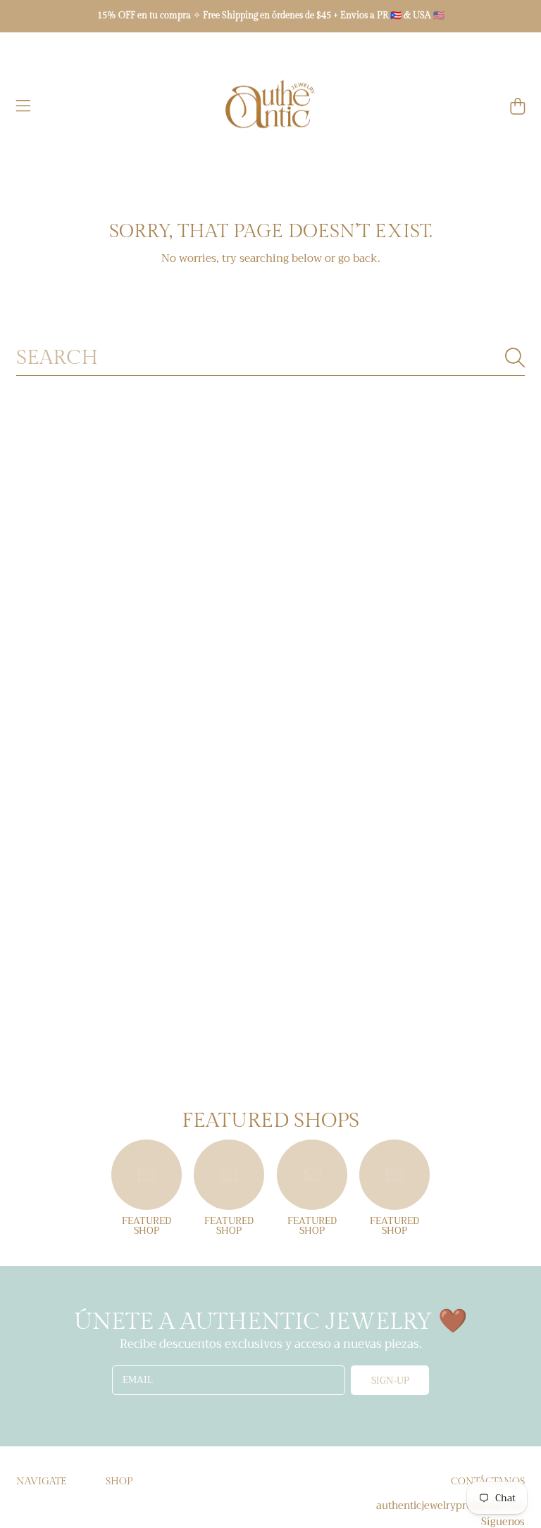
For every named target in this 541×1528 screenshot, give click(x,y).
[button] (23, 106)
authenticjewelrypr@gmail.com (450, 1506)
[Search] (515, 357)
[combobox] (270, 358)
